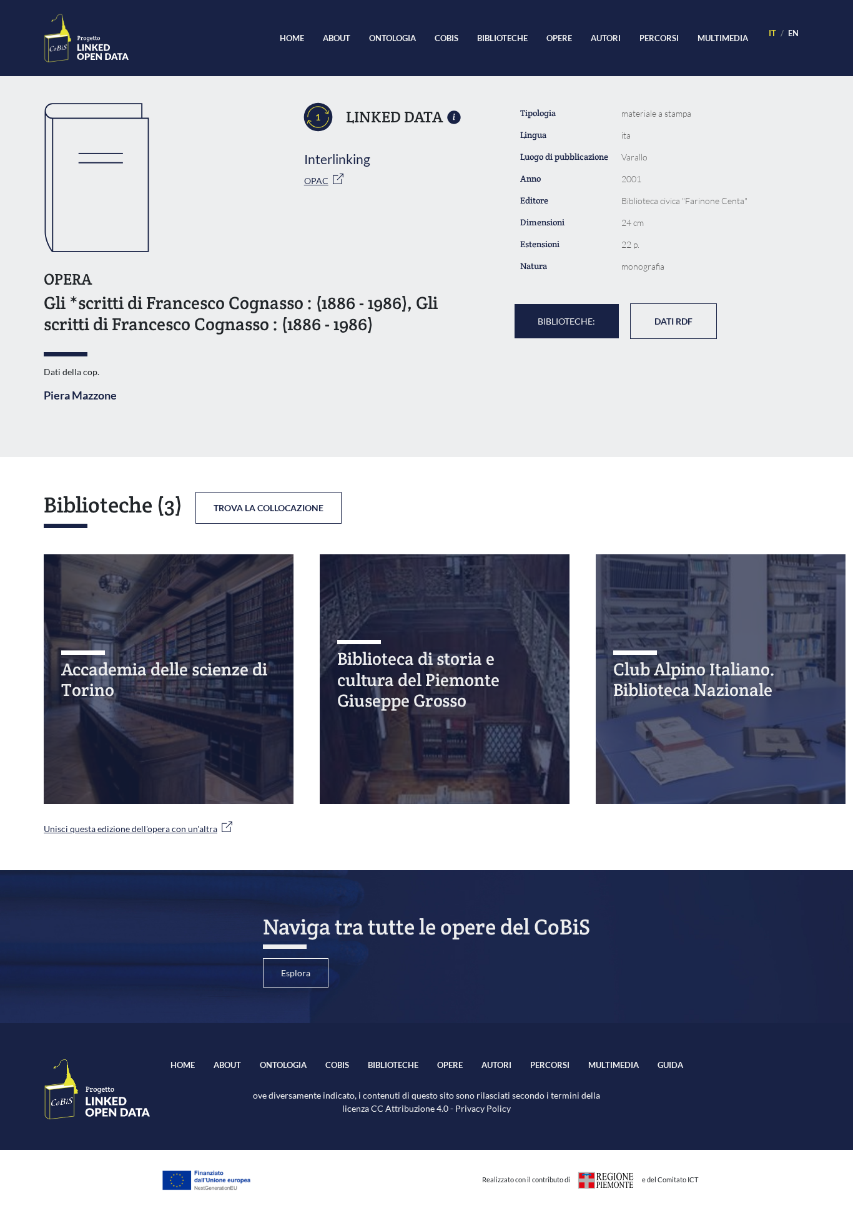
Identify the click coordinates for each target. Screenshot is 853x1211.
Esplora (295, 973)
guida (670, 1065)
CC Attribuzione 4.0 (409, 1108)
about (336, 38)
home (292, 38)
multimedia (723, 38)
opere (559, 38)
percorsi (659, 38)
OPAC (316, 180)
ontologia (392, 38)
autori (606, 38)
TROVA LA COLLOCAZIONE (268, 508)
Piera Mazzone (80, 395)
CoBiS (446, 38)
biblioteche (502, 38)
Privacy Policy (483, 1108)
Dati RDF (673, 321)
